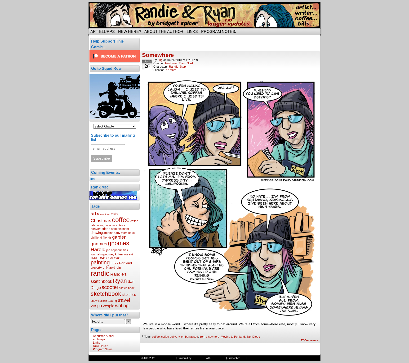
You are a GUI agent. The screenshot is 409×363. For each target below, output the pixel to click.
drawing (97, 233)
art (93, 213)
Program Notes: (218, 32)
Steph (183, 66)
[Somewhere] (230, 317)
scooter (110, 287)
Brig (160, 60)
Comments (309, 340)
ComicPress (218, 358)
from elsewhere (209, 336)
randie (100, 273)
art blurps (102, 32)
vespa (96, 305)
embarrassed (189, 336)
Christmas (101, 220)
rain (118, 267)
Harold (98, 249)
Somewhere (158, 55)
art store (171, 70)
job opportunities (117, 250)
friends (107, 237)
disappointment (119, 229)
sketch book (126, 288)
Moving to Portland (233, 336)
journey (109, 254)
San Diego (253, 336)
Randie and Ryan (204, 15)
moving (102, 257)
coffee (121, 219)
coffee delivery (170, 336)
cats (114, 214)
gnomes (118, 243)
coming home (103, 225)
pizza (114, 263)
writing (122, 305)
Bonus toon (103, 214)
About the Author (163, 32)
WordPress (198, 358)
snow (94, 300)
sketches (129, 295)
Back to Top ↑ (256, 358)
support (102, 300)
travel (124, 300)
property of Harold (103, 267)
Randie (173, 66)
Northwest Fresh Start (179, 63)
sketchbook (106, 293)
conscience (118, 225)
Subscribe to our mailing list (113, 137)
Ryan (120, 280)
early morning (123, 233)
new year (114, 257)
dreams (108, 233)
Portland (125, 263)
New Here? (129, 32)
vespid (108, 306)
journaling (97, 254)
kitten (119, 254)
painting (100, 262)
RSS (243, 358)
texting (112, 300)
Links (192, 32)
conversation (99, 229)
